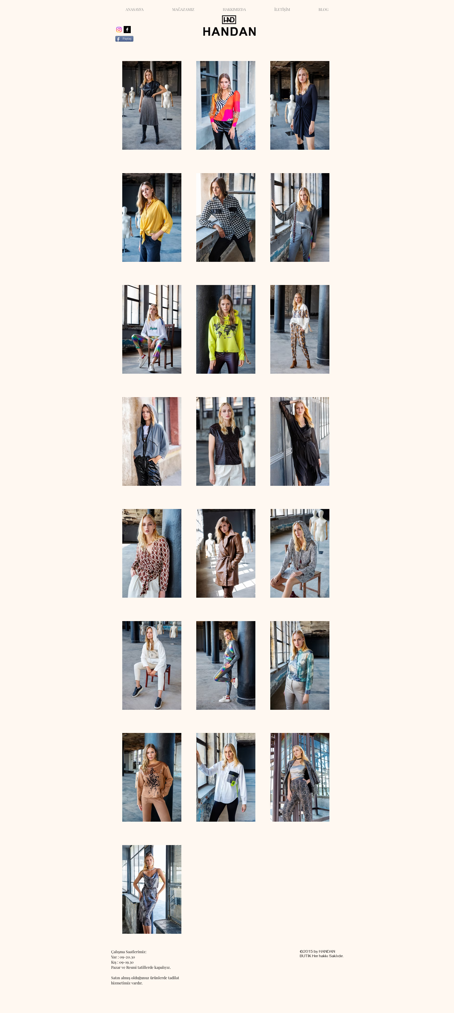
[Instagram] (118, 29)
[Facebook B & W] (127, 29)
